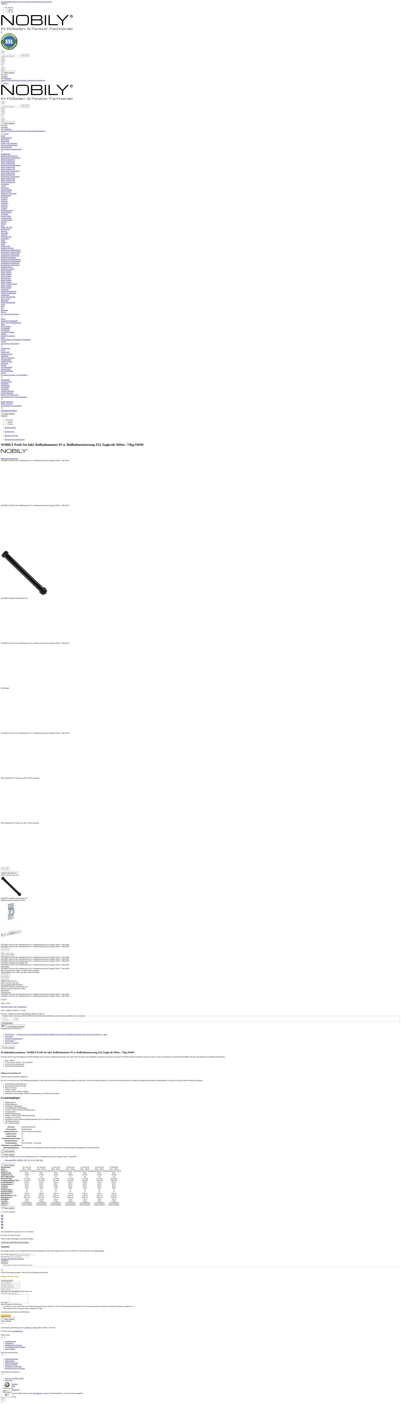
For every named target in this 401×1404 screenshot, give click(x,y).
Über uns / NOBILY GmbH (14, 1378)
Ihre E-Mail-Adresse (8, 1254)
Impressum (8, 1380)
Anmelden (4, 77)
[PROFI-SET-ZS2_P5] (35, 460)
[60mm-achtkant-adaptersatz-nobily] (35, 643)
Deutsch (10, 8)
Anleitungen (9, 1343)
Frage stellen (6, 1316)
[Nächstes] (7, 868)
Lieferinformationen (11, 1359)
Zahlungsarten (32, 80)
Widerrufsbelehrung (11, 1363)
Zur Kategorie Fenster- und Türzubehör (14, 375)
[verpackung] (35, 733)
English (10, 10)
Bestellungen (41, 80)
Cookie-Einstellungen (12, 1390)
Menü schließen (9, 73)
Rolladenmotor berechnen (13, 1345)
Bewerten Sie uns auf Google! (15, 1368)
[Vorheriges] (3, 868)
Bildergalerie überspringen (9, 458)
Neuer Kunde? (99, 1251)
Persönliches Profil (14, 80)
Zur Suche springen (25, 2)
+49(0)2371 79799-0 (31, 1328)
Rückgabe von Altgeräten (13, 1366)
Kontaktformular (17, 1331)
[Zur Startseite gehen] (37, 30)
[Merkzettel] (2, 66)
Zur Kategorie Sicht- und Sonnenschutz (14, 397)
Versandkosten (37, 1393)
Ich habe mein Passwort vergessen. (12, 1259)
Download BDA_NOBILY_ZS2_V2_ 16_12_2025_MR (24, 1160)
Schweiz (10, 12)
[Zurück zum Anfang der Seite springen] (3, 1399)
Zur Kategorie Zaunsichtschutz (11, 406)
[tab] (56, 1034)
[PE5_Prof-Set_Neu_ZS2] (35, 505)
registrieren (7, 78)
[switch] (7, 1395)
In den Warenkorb (7, 1023)
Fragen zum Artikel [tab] (11, 1043)
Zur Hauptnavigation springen (42, 2)
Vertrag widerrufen (11, 1365)
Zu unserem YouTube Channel (15, 1347)
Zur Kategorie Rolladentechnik (11, 149)
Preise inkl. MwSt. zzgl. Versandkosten (14, 1007)
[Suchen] (23, 55)
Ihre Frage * (5, 1302)
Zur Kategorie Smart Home (10, 314)
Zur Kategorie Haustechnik (10, 343)
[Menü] (3, 52)
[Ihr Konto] (3, 68)
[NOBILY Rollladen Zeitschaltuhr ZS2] (14, 598)
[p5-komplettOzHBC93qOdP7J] (24, 573)
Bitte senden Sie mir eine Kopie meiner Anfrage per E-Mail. (23, 1308)
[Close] (2, 952)
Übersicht (4, 80)
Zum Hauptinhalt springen (10, 2)
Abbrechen (4, 1263)
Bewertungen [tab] (9, 1041)
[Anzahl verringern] (5, 1019)
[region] (200, 728)
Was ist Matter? (10, 1349)
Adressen (23, 80)
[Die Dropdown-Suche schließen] (27, 55)
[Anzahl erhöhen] (16, 1019)
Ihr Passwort (5, 1257)
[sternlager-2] (5, 688)
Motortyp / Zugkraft (11, 1014)
